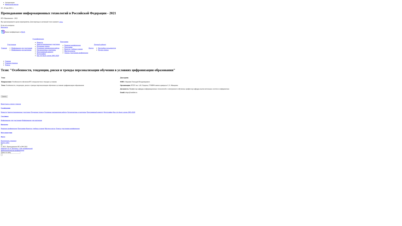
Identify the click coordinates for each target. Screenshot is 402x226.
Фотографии (41, 54)
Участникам (11, 44)
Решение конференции (72, 45)
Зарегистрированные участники (48, 44)
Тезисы (7, 65)
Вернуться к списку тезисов (11, 104)
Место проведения (6, 132)
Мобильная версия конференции (12, 150)
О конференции (38, 39)
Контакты (4, 27)
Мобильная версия (11, 4)
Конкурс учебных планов (73, 49)
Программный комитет (45, 52)
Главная (4, 48)
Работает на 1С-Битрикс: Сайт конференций (17, 148)
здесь (61, 22)
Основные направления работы (48, 48)
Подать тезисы (103, 50)
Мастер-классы (69, 51)
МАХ (23, 32)
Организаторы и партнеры (46, 50)
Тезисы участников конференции (76, 53)
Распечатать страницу (9, 141)
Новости (40, 42)
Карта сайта (5, 143)
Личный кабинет (100, 44)
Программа (64, 42)
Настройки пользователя (107, 48)
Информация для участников (21, 48)
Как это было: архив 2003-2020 (48, 55)
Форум (91, 48)
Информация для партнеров (21, 50)
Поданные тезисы (43, 46)
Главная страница (11, 63)
